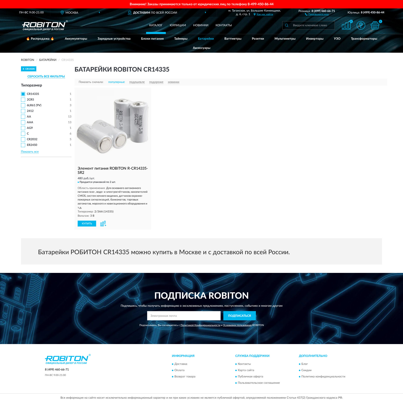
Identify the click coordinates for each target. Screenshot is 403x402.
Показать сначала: (91, 82)
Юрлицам (178, 25)
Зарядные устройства (114, 38)
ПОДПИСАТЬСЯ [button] (239, 315)
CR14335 (33, 94)
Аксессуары (201, 48)
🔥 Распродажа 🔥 (40, 38)
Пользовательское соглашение (259, 382)
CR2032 (32, 139)
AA (29, 116)
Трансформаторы (364, 38)
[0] (375, 25)
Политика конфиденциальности (323, 376)
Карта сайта (246, 370)
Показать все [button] (30, 151)
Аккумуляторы (76, 38)
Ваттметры (232, 38)
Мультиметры (285, 38)
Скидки (306, 370)
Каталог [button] (156, 25)
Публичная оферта (250, 376)
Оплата (179, 370)
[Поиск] (286, 25)
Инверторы (314, 38)
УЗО (337, 38)
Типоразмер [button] (31, 85)
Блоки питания (152, 38)
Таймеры (180, 38)
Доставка (180, 364)
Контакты (224, 25)
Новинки (200, 25)
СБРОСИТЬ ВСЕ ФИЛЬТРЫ (46, 76)
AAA (30, 122)
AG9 (30, 128)
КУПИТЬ (87, 223)
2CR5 (30, 99)
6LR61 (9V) (34, 105)
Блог (304, 364)
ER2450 (32, 145)
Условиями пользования (237, 325)
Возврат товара (184, 376)
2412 (30, 111)
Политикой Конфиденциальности (200, 325)
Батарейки (206, 38)
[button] (317, 14)
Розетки (258, 38)
